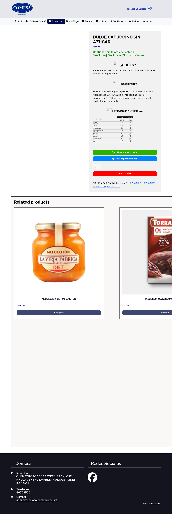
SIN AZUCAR (132, 183)
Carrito (145, 9)
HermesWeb (155, 503)
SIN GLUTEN (113, 186)
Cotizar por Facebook (126, 158)
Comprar (59, 312)
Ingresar (130, 9)
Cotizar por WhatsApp (126, 152)
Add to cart (125, 173)
